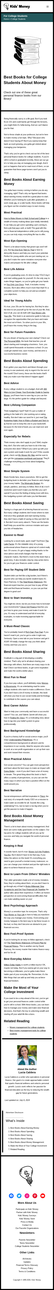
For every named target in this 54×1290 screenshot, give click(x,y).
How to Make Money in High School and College (24, 218)
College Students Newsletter (27, 1246)
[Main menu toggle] (47, 6)
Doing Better (9, 771)
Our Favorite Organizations (27, 1228)
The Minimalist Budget (30, 483)
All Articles (27, 1259)
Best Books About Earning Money (24, 1128)
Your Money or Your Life (14, 915)
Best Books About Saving (21, 1135)
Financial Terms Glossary (27, 1265)
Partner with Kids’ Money (27, 1212)
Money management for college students (27, 1027)
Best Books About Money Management (27, 1142)
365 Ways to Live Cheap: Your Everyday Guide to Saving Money (26, 392)
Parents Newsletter (27, 1240)
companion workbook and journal (28, 458)
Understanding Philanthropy (21, 740)
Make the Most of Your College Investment (28, 1146)
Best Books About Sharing (21, 1139)
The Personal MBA (12, 341)
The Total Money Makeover (31, 582)
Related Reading (17, 1149)
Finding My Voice (17, 718)
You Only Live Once (15, 285)
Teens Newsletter (27, 1243)
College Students (18, 19)
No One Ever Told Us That (23, 250)
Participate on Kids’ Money (27, 1209)
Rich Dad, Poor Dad (34, 632)
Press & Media (27, 1222)
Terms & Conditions (27, 1271)
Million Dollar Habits (12, 965)
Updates (27, 1262)
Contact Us (27, 1225)
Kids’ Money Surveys (27, 1215)
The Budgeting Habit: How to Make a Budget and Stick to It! (26, 420)
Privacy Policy (27, 1268)
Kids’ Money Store (27, 1219)
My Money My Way (26, 455)
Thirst (42, 796)
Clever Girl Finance (28, 607)
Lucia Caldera (27, 1072)
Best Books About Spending (22, 1131)
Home (6, 19)
